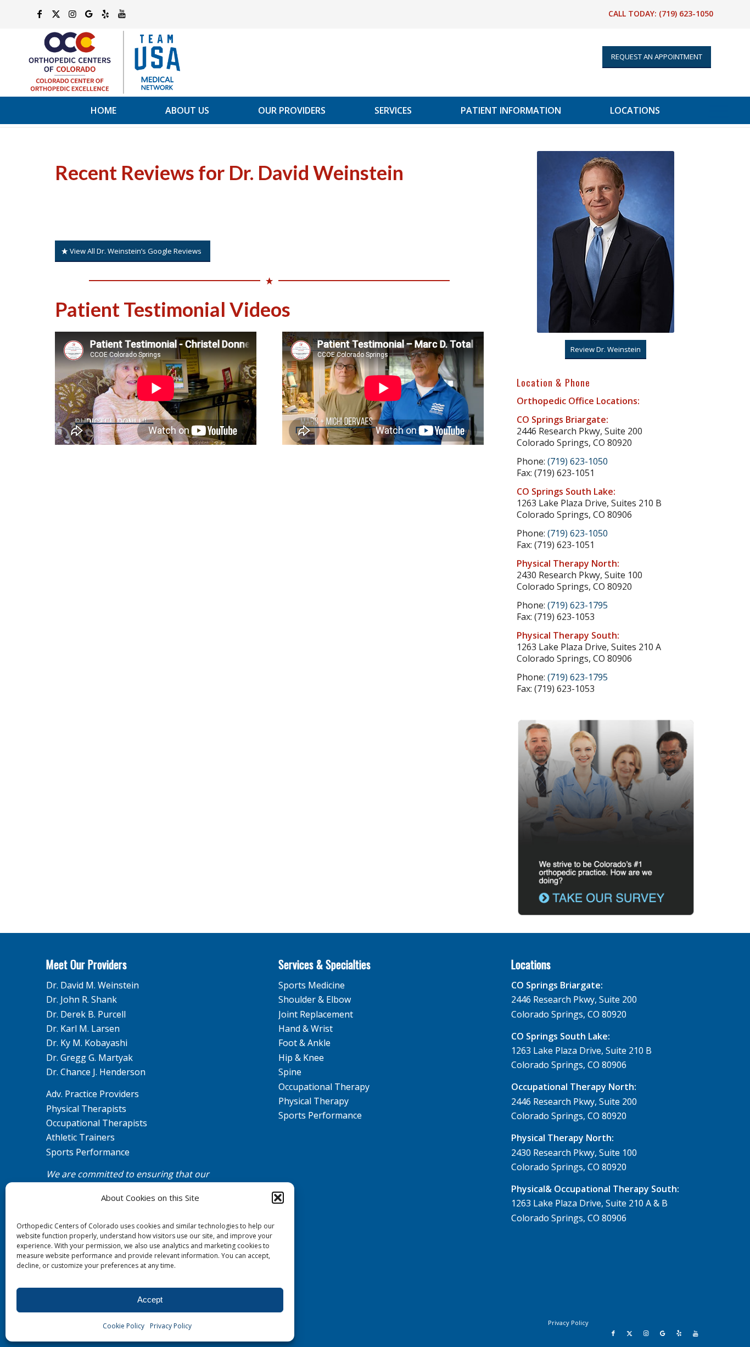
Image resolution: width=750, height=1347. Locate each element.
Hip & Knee (301, 1058)
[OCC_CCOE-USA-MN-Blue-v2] (97, 62)
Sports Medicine (311, 985)
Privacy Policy (171, 1326)
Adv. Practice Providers (92, 1094)
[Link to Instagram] (72, 13)
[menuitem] (103, 110)
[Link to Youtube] (122, 13)
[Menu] (718, 110)
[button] (277, 1197)
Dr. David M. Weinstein (92, 985)
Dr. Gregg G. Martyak (89, 1058)
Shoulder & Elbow (314, 999)
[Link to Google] (89, 13)
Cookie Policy (123, 1326)
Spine (289, 1072)
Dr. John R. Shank (81, 999)
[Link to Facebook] (39, 13)
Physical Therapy (313, 1101)
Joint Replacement (315, 1014)
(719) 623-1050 (686, 13)
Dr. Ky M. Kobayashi (86, 1043)
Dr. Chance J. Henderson (95, 1072)
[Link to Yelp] (105, 13)
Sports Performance (88, 1152)
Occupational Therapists (96, 1123)
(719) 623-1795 (577, 605)
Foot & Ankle (304, 1043)
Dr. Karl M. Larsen (83, 1028)
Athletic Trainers (80, 1137)
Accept (150, 1299)
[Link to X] (56, 13)
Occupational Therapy (324, 1087)
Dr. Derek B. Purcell (86, 1014)
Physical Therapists (86, 1109)
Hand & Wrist (305, 1028)
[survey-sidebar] (606, 818)
